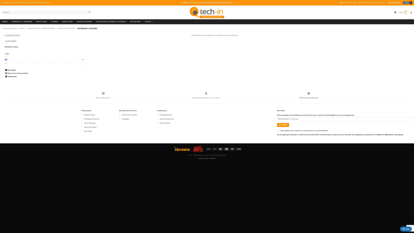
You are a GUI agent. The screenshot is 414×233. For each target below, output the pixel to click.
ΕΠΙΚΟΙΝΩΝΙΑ (197, 155)
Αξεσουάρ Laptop (66, 28)
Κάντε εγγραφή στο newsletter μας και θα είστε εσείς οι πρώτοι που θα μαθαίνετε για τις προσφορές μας (315, 115)
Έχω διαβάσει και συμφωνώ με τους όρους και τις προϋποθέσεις (304, 130)
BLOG (190, 155)
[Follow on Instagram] (407, 2)
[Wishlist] (395, 12)
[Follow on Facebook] (404, 2)
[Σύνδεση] (411, 12)
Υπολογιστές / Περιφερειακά (41, 28)
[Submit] (89, 12)
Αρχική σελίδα (10, 28)
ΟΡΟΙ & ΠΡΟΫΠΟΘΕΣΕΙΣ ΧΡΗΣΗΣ (215, 155)
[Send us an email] (410, 2)
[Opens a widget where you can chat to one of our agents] (406, 229)
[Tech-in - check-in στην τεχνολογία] (207, 12)
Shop (22, 28)
